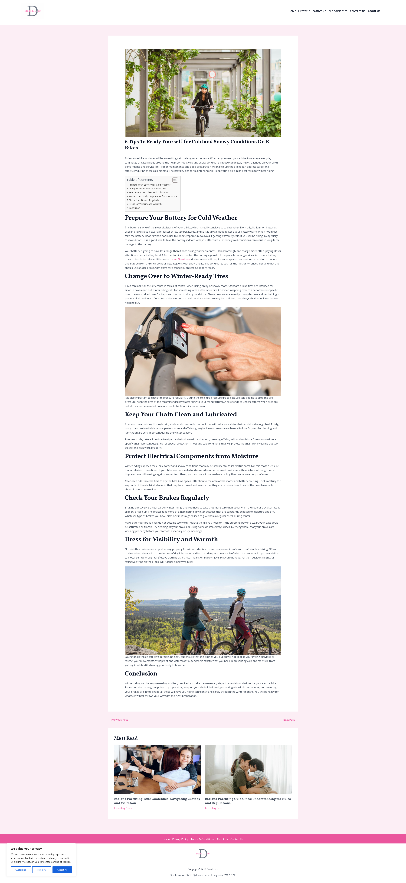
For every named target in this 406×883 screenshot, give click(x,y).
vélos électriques (181, 259)
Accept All (62, 869)
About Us (374, 11)
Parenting (319, 11)
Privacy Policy (180, 839)
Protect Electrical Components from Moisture (153, 196)
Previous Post (118, 719)
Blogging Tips (338, 11)
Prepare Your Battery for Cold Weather (149, 184)
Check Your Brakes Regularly (144, 200)
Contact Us (357, 11)
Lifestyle (304, 11)
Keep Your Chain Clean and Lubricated (149, 192)
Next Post (290, 719)
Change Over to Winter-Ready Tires (148, 188)
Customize (20, 869)
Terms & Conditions (202, 839)
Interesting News (123, 807)
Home (292, 11)
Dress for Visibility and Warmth (145, 203)
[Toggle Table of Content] (173, 180)
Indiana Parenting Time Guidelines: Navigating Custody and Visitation (157, 801)
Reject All (41, 869)
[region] (41, 860)
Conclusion (134, 207)
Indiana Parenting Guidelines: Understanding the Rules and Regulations (248, 801)
